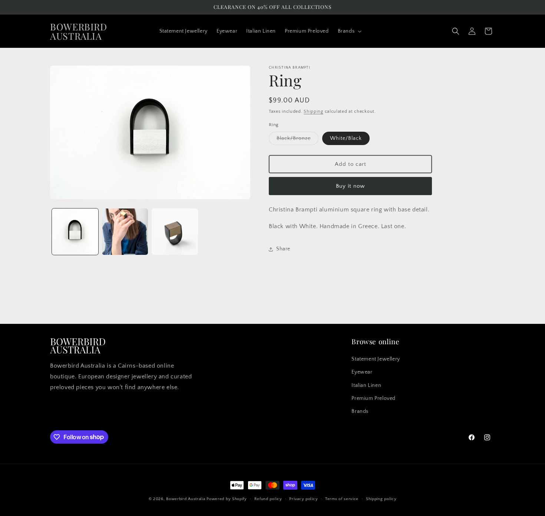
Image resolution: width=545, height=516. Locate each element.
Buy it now (350, 186)
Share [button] (283, 249)
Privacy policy (303, 498)
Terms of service (342, 498)
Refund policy (268, 498)
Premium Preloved (373, 398)
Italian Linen (366, 385)
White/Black (346, 138)
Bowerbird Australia (185, 499)
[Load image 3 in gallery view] (175, 231)
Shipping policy (381, 498)
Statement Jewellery (375, 359)
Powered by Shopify (227, 499)
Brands (360, 411)
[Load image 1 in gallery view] (75, 231)
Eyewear (361, 372)
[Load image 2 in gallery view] (125, 231)
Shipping (313, 111)
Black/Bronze (297, 140)
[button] (349, 31)
